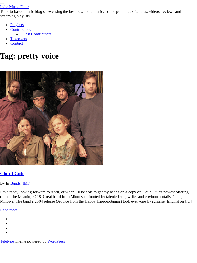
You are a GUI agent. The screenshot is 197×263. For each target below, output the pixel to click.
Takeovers (18, 38)
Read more (9, 210)
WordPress (56, 241)
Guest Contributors (36, 34)
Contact (16, 43)
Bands (15, 183)
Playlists (17, 25)
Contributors (20, 29)
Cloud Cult (12, 173)
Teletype (7, 241)
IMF (26, 183)
